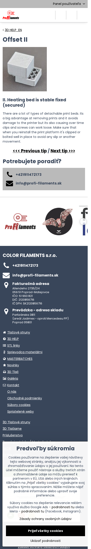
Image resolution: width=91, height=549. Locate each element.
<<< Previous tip (30, 151)
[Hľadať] (60, 15)
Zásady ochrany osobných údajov (45, 519)
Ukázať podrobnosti (45, 541)
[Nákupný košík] (71, 15)
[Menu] (82, 15)
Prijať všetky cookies (45, 531)
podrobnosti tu (63, 507)
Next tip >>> (63, 151)
